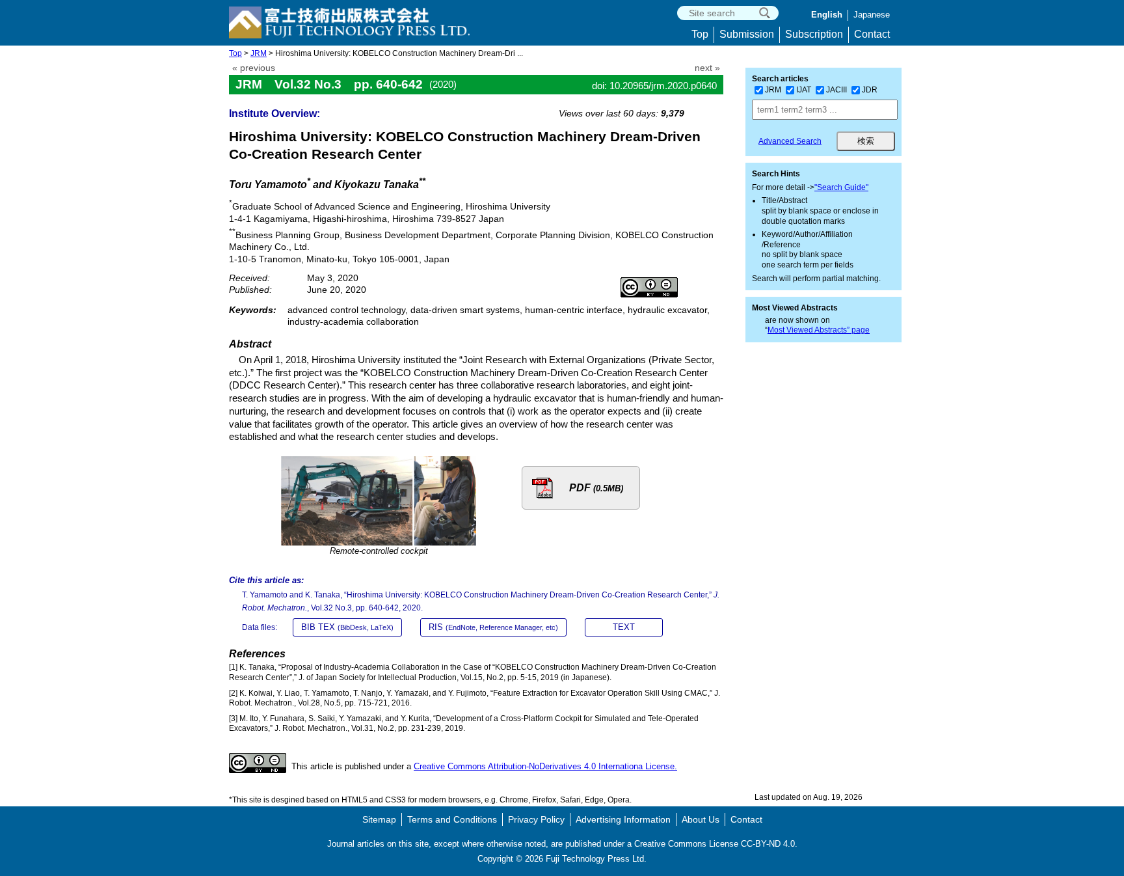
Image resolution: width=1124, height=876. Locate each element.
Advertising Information (623, 819)
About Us (700, 819)
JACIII (836, 89)
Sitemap (379, 819)
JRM (258, 53)
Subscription (814, 34)
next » (707, 68)
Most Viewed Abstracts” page (819, 330)
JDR (869, 89)
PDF (596, 487)
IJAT (803, 89)
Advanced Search (790, 141)
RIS (493, 627)
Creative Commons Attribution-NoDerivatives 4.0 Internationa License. (545, 766)
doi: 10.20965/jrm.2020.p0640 (654, 85)
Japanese (871, 15)
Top (699, 34)
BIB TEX (347, 627)
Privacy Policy (536, 819)
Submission (746, 34)
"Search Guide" (841, 187)
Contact (872, 34)
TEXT (623, 627)
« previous (253, 68)
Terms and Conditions (452, 819)
